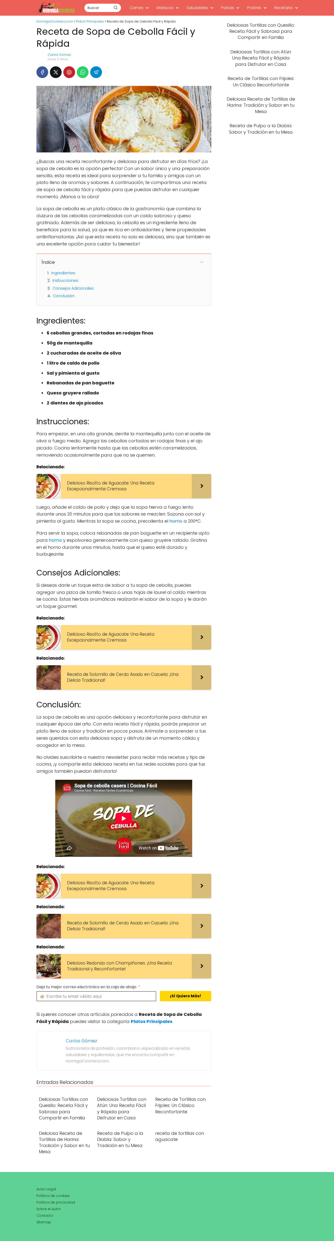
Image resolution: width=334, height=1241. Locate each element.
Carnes (136, 8)
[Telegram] (96, 72)
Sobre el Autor (48, 1209)
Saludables (197, 8)
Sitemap (43, 1222)
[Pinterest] (69, 72)
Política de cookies (53, 1195)
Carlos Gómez (59, 54)
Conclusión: (64, 296)
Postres (254, 8)
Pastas (227, 8)
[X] (56, 72)
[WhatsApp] (83, 72)
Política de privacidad (55, 1202)
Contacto (44, 1215)
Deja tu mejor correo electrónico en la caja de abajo (86, 987)
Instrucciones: (66, 280)
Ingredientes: (63, 273)
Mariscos (164, 8)
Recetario (283, 8)
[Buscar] (116, 7)
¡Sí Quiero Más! (185, 996)
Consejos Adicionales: (73, 288)
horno (175, 521)
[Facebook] (42, 72)
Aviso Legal (46, 1189)
